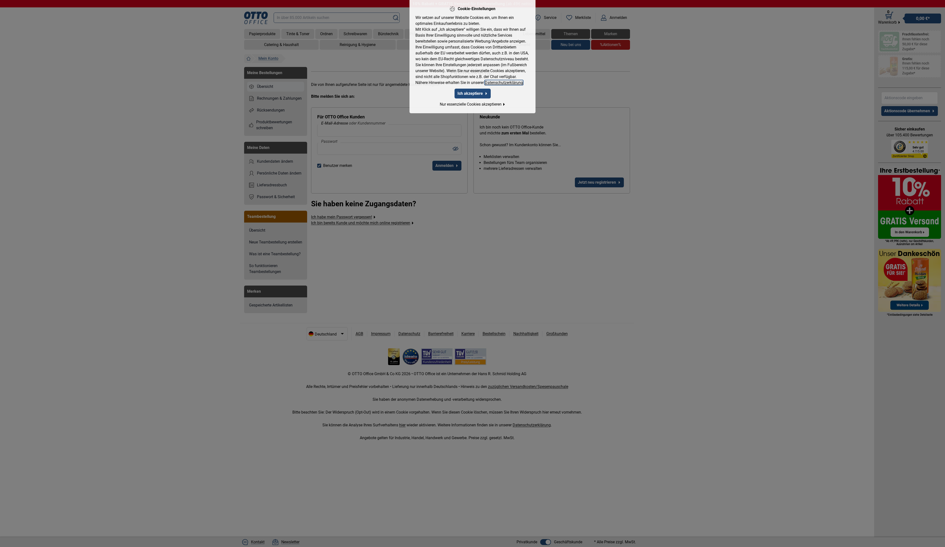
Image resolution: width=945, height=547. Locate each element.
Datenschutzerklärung (504, 82)
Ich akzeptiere (470, 93)
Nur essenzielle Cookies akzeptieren (471, 104)
